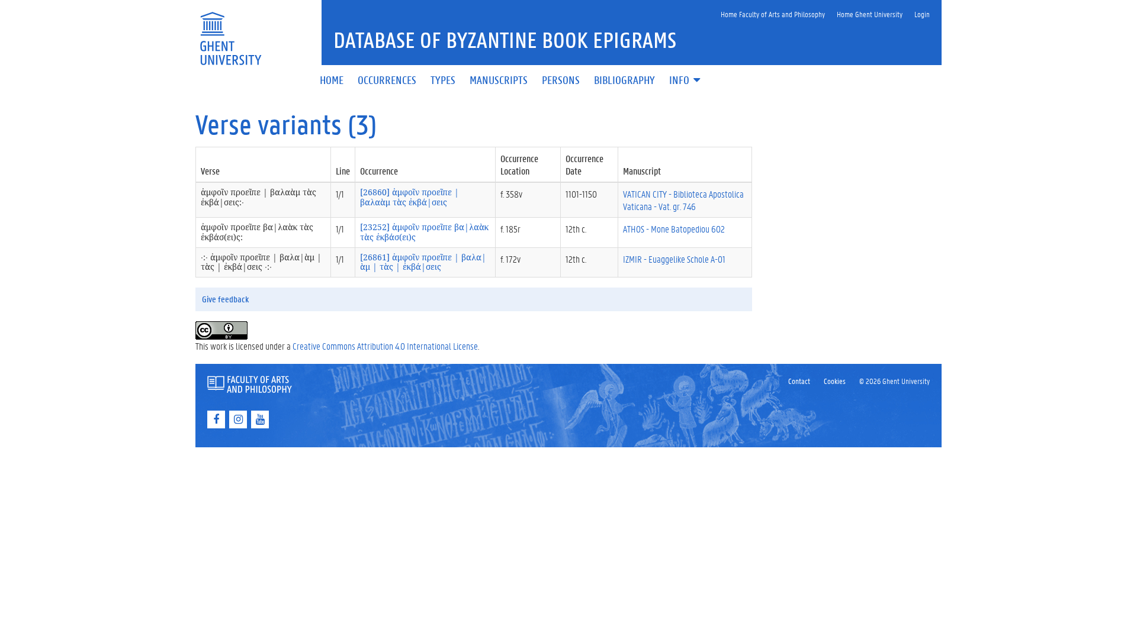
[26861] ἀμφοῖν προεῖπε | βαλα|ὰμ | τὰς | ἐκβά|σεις (423, 262)
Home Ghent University (869, 14)
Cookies (835, 381)
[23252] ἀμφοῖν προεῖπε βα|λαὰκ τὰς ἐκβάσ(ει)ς (424, 232)
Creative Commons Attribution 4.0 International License (385, 346)
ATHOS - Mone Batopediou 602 (674, 228)
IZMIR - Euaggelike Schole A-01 (674, 259)
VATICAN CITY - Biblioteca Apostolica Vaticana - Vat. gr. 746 (683, 200)
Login (922, 14)
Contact (799, 381)
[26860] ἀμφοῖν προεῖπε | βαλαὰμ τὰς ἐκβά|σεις (409, 197)
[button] (685, 80)
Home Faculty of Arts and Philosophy (773, 14)
